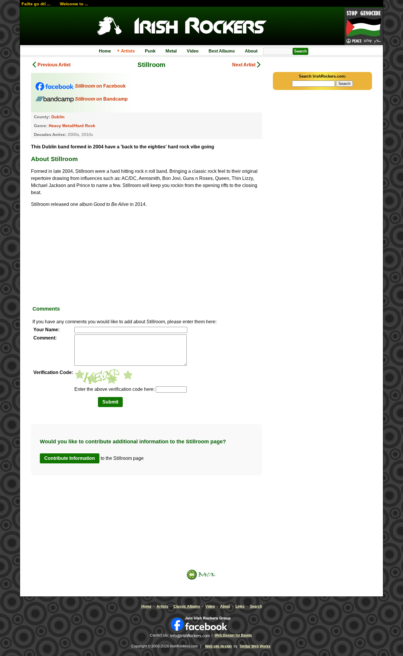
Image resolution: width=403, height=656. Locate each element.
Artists (128, 50)
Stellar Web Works (255, 646)
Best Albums (222, 50)
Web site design (218, 646)
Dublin (58, 116)
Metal (171, 50)
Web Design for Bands (233, 635)
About (251, 50)
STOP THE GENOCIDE (364, 27)
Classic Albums (186, 606)
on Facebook (100, 85)
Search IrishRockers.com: (322, 76)
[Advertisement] (146, 255)
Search (256, 606)
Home (105, 50)
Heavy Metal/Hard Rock (72, 125)
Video (193, 50)
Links (240, 606)
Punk (150, 50)
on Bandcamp (101, 98)
